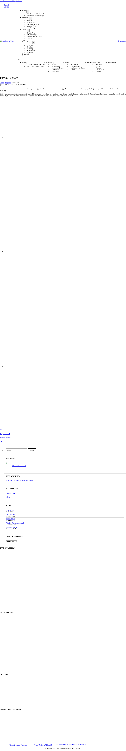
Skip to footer (17, 1)
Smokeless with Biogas (34, 36)
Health (24, 29)
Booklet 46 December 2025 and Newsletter (19, 480)
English (6, 7)
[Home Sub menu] (27, 11)
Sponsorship (26, 54)
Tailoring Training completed (15, 523)
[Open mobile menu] (18, 59)
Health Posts (31, 33)
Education (25, 17)
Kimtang (30, 49)
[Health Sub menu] (28, 30)
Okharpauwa (31, 50)
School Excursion (11, 527)
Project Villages (27, 42)
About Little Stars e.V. (19, 466)
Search (32, 450)
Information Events (33, 24)
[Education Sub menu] (30, 18)
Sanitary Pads (31, 26)
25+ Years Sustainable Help (35, 14)
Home (24, 10)
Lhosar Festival (10, 514)
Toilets (29, 38)
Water (23, 40)
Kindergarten (31, 22)
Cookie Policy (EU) (61, 744)
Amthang (30, 45)
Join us (8, 497)
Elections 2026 (10, 510)
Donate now (122, 41)
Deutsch (6, 5)
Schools (29, 21)
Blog (23, 56)
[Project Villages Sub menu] (33, 42)
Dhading (30, 52)
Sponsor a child (11, 493)
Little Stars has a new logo (35, 15)
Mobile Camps (32, 35)
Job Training (31, 28)
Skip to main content (6, 1)
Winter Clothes (10, 519)
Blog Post (8, 83)
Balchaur (30, 47)
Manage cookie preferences (77, 744)
